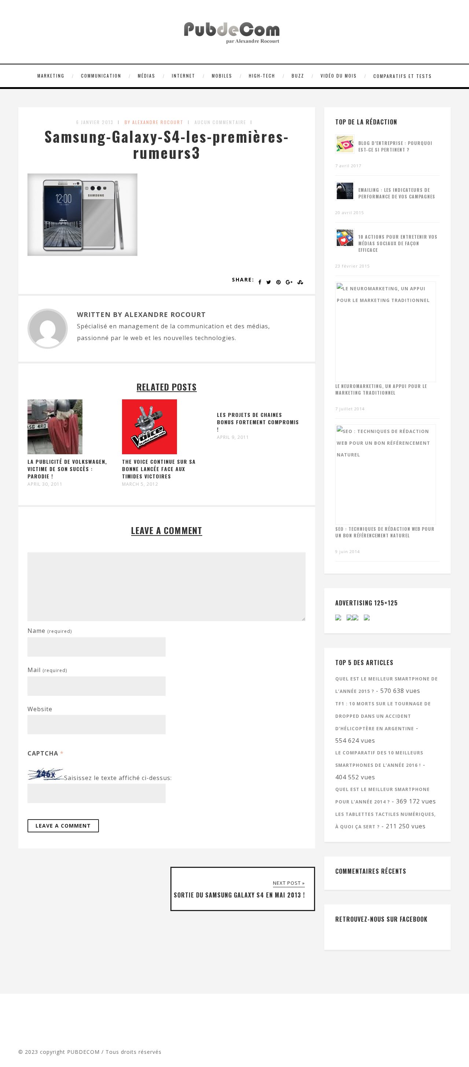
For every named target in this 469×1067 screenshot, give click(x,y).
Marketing (50, 75)
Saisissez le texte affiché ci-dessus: (118, 778)
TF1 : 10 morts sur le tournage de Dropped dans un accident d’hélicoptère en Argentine (383, 716)
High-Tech (262, 75)
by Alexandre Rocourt (154, 122)
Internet (183, 75)
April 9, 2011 (233, 437)
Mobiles (222, 75)
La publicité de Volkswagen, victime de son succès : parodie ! (67, 469)
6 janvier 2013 (95, 122)
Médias (146, 75)
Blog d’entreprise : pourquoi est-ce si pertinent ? (395, 146)
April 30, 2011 (45, 484)
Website (39, 709)
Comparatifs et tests (402, 76)
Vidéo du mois (339, 75)
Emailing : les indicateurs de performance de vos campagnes (396, 193)
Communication (101, 75)
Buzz (298, 75)
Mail (47, 670)
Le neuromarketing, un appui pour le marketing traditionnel (381, 389)
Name (49, 631)
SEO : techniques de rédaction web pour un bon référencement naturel (385, 532)
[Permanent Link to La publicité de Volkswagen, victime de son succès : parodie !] (54, 452)
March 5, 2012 (140, 484)
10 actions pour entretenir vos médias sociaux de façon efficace (397, 243)
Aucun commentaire (220, 122)
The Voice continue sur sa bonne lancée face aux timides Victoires (159, 469)
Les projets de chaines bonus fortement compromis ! (258, 422)
